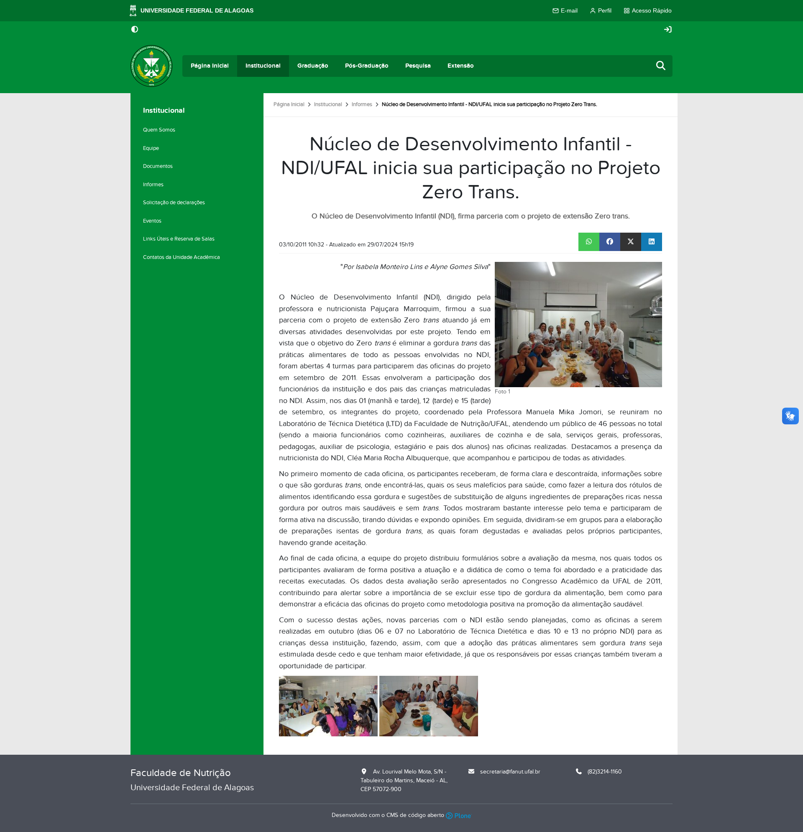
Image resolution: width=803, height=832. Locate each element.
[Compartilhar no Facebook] (609, 242)
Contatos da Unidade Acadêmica (181, 257)
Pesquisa (418, 66)
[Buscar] (661, 66)
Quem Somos (159, 130)
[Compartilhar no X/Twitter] (630, 242)
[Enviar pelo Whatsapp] (588, 242)
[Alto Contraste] (134, 30)
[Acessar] (668, 29)
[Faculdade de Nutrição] (151, 66)
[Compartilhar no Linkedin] (651, 242)
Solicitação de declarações (174, 202)
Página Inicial (210, 66)
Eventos (152, 221)
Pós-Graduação (367, 66)
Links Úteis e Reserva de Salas (179, 239)
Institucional (263, 66)
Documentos (158, 166)
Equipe (151, 148)
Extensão (461, 66)
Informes (362, 104)
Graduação (312, 66)
